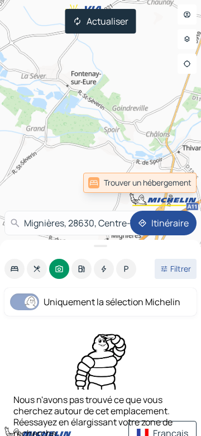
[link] (172, 183)
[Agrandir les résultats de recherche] (100, 246)
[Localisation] (187, 64)
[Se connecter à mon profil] (187, 14)
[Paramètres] (187, 39)
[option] (14, 269)
